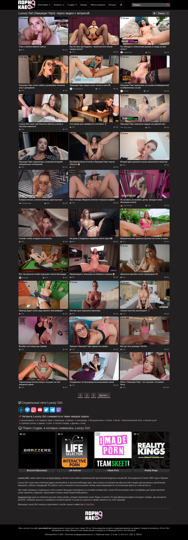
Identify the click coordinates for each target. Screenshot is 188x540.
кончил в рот (151, 420)
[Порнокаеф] (27, 5)
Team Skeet (127, 127)
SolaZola (25, 278)
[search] (168, 5)
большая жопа (97, 420)
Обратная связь (103, 534)
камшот (70, 420)
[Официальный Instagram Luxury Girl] (33, 410)
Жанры (83, 5)
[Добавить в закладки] (121, 5)
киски (117, 420)
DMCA (139, 534)
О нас (115, 534)
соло (49, 423)
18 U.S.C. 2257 (126, 534)
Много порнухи (98, 5)
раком (42, 423)
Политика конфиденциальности (79, 534)
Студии (71, 5)
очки (83, 423)
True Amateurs (78, 89)
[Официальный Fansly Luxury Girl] (27, 410)
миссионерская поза (132, 420)
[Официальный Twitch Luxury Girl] (58, 410)
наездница (82, 420)
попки (109, 420)
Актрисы (58, 5)
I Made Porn (127, 52)
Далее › (103, 395)
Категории (43, 5)
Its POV (126, 91)
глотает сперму (62, 423)
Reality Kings (26, 203)
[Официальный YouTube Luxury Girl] (40, 410)
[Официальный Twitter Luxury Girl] (46, 410)
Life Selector (127, 205)
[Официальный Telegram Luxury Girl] (52, 410)
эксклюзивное (27, 420)
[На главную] (94, 519)
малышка (59, 420)
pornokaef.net (45, 528)
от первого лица (44, 420)
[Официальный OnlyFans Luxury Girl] (21, 410)
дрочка (75, 423)
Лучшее (112, 5)
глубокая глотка (28, 423)
